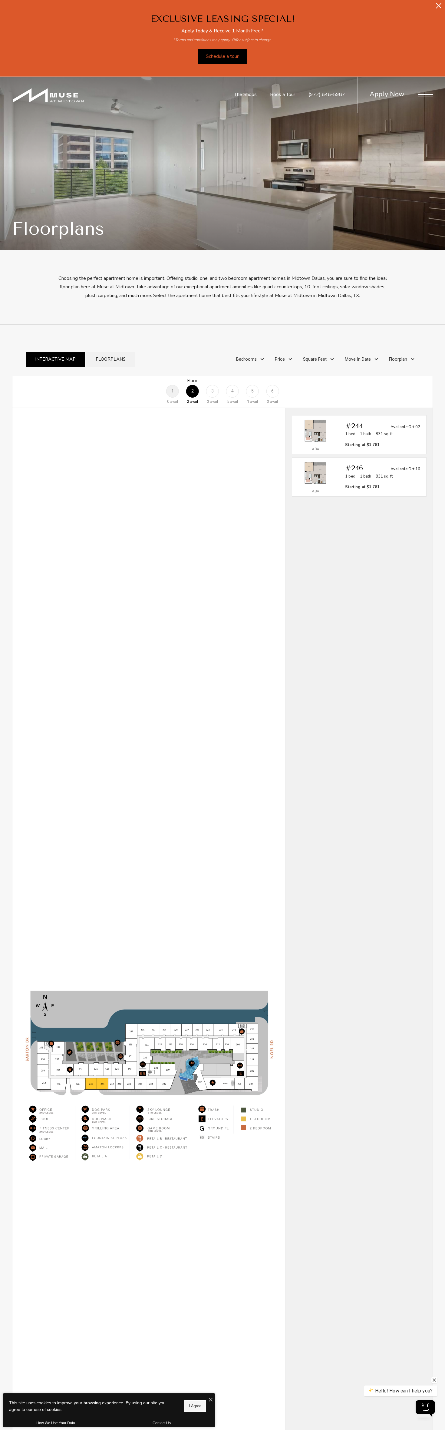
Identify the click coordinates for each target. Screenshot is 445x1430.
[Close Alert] (438, 7)
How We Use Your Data (55, 1423)
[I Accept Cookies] (211, 1400)
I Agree (195, 1406)
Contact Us (162, 1423)
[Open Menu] (425, 94)
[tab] (55, 359)
